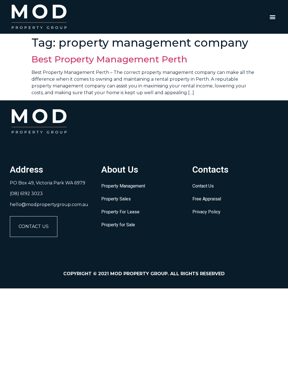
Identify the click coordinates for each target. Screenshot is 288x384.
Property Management (123, 186)
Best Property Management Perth (109, 59)
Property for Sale (118, 224)
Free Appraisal (206, 199)
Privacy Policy (206, 211)
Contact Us (34, 226)
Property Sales (116, 199)
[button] (272, 17)
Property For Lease (120, 211)
